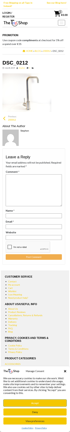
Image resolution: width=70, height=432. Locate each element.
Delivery (12, 321)
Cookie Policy (27, 428)
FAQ (10, 328)
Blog (10, 331)
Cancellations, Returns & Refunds (25, 315)
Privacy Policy (41, 428)
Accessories (13, 364)
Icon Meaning (15, 294)
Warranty (13, 318)
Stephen (22, 68)
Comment (12, 171)
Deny (35, 412)
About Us (13, 308)
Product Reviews (17, 312)
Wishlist (12, 291)
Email (10, 221)
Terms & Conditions (18, 348)
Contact (12, 281)
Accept (35, 403)
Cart (10, 288)
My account (14, 284)
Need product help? (18, 297)
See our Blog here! (56, 2)
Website (11, 232)
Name (10, 210)
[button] (65, 371)
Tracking (12, 325)
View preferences (35, 421)
